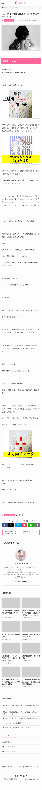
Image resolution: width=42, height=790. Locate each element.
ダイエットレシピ (10, 751)
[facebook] (17, 581)
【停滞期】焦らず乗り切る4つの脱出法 (15, 728)
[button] (5, 525)
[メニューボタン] (3, 3)
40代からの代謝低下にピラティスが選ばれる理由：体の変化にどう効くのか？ (20, 713)
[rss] (27, 776)
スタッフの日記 (8, 20)
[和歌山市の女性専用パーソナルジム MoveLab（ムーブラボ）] (21, 3)
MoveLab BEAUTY (21, 564)
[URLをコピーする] (37, 525)
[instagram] (21, 581)
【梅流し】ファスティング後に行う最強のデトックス (20, 719)
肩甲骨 (21, 515)
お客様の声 (8, 742)
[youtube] (24, 581)
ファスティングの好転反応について (14, 723)
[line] (21, 776)
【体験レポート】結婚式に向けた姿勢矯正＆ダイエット (20, 706)
